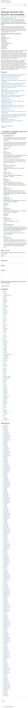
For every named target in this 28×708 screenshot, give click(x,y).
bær (4, 297)
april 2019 (6, 539)
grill (4, 326)
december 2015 (7, 590)
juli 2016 (5, 581)
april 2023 (6, 477)
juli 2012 (5, 643)
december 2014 (7, 606)
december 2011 (7, 652)
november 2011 (7, 654)
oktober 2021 (6, 500)
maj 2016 (5, 584)
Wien (5, 420)
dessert (5, 310)
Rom (5, 380)
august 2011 (6, 658)
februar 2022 (6, 495)
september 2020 (7, 517)
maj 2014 (5, 615)
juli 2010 (5, 674)
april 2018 (6, 554)
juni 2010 (5, 676)
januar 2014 (6, 620)
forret (5, 318)
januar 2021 (6, 512)
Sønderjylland (6, 395)
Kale (4, 706)
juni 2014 (5, 614)
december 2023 (7, 466)
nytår (5, 363)
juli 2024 (5, 457)
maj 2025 (5, 444)
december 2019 (7, 528)
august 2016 (6, 580)
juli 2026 (5, 426)
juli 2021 (5, 504)
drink (5, 314)
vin (4, 416)
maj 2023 (5, 475)
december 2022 (7, 482)
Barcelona (6, 299)
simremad (6, 388)
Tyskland (5, 410)
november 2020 (7, 514)
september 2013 (7, 625)
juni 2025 (5, 443)
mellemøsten (6, 355)
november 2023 (7, 468)
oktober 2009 (6, 686)
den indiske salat (13, 31)
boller (5, 304)
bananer (5, 120)
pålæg (5, 370)
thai (4, 406)
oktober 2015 (6, 593)
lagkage (5, 344)
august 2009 (6, 689)
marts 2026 (6, 431)
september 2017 (7, 563)
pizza (5, 374)
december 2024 (7, 451)
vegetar (5, 414)
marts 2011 (6, 664)
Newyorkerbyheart (8, 135)
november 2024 (7, 452)
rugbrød (5, 381)
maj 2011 (5, 662)
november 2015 (7, 592)
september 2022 (7, 486)
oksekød (5, 366)
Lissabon (5, 346)
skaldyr (5, 389)
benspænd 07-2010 (11, 120)
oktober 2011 (6, 655)
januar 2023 (6, 481)
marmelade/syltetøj (7, 354)
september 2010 (7, 672)
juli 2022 (5, 488)
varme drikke (6, 412)
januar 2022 (6, 496)
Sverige (5, 401)
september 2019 (7, 532)
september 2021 (7, 501)
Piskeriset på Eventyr (5, 0)
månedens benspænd (5, 20)
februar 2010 (6, 681)
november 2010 (7, 669)
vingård (5, 417)
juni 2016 (5, 583)
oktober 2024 (6, 453)
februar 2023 (6, 479)
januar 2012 (6, 651)
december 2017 (7, 559)
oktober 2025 (6, 438)
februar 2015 (6, 603)
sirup (11, 122)
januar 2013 (6, 636)
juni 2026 (5, 428)
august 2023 (6, 472)
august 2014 (6, 611)
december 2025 (7, 435)
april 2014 (6, 616)
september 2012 (7, 641)
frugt (7, 119)
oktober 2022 (6, 484)
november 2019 (7, 530)
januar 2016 (6, 589)
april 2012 (6, 647)
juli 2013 (5, 628)
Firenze (5, 315)
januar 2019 (6, 543)
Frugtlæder (3, 127)
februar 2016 (6, 588)
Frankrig (5, 319)
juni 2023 (5, 474)
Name (2, 255)
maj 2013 (5, 630)
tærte (5, 405)
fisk (4, 317)
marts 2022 (6, 494)
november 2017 (7, 561)
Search (3, 701)
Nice (4, 362)
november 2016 (7, 576)
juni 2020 (5, 521)
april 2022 (6, 492)
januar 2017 (6, 574)
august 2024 (6, 456)
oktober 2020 (6, 515)
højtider (5, 330)
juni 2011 (5, 660)
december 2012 (7, 637)
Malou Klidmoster (7, 224)
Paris (5, 371)
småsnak (5, 392)
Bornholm (6, 305)
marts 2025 (6, 447)
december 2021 (7, 497)
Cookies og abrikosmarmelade (7, 126)
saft (4, 383)
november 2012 (7, 638)
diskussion (6, 311)
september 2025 (7, 439)
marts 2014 (6, 618)
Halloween (6, 328)
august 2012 (6, 642)
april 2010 (6, 678)
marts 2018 (6, 556)
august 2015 (6, 596)
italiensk (5, 336)
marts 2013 (6, 633)
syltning (5, 403)
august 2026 (6, 425)
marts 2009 (6, 695)
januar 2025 (6, 450)
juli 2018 (5, 550)
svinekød (5, 402)
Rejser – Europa (7, 377)
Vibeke (5, 179)
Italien (5, 335)
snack (5, 394)
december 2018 (7, 544)
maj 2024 (5, 460)
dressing (5, 313)
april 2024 (6, 461)
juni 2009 (5, 691)
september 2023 (7, 470)
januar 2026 (6, 434)
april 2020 (6, 523)
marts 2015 (6, 602)
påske (5, 372)
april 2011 (6, 663)
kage (5, 339)
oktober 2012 (6, 640)
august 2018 (6, 549)
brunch (5, 309)
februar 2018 (6, 557)
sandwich (5, 385)
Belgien (5, 300)
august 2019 (6, 534)
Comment (3, 270)
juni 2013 (5, 629)
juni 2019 (5, 536)
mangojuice (3, 122)
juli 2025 (5, 442)
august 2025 (6, 441)
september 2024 (7, 455)
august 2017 (6, 565)
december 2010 (7, 668)
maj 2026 (5, 429)
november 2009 (7, 685)
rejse (5, 375)
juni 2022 (5, 490)
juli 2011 (5, 659)
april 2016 (6, 585)
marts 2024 (6, 462)
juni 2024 (5, 459)
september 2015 (7, 594)
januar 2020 (6, 527)
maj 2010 (5, 677)
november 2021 (7, 499)
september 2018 (7, 548)
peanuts (8, 122)
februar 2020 (6, 526)
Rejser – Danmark (7, 376)
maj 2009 (5, 693)
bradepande (6, 306)
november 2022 (7, 483)
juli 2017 (5, 566)
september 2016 (7, 579)
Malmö (5, 350)
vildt (4, 415)
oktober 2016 (6, 578)
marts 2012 (6, 649)
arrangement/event (7, 295)
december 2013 (7, 621)
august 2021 (6, 503)
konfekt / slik (6, 341)
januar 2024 (6, 465)
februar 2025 (6, 448)
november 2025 (7, 437)
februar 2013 (6, 634)
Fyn (4, 323)
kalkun (5, 340)
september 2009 (7, 687)
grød (4, 327)
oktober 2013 (6, 624)
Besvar (5, 151)
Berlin (5, 302)
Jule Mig (5, 198)
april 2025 (6, 446)
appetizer (5, 293)
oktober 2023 (6, 469)
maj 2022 (5, 491)
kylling (13, 119)
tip (4, 408)
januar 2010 (6, 682)
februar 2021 (6, 510)
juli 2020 (5, 519)
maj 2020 (5, 522)
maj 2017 (5, 568)
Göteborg (5, 324)
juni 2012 (5, 645)
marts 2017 (6, 571)
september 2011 (7, 656)
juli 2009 (5, 690)
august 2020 (6, 518)
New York (5, 361)
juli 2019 (5, 535)
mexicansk (6, 357)
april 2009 (6, 694)
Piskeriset (6, 118)
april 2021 (6, 508)
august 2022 (6, 487)
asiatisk (5, 296)
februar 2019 (6, 541)
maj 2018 (5, 553)
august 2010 (6, 673)
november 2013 (7, 623)
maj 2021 (5, 506)
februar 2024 (6, 464)
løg (22, 120)
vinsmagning (6, 419)
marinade (5, 352)
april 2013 (6, 632)
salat (5, 384)
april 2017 (6, 570)
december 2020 (7, 513)
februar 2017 (6, 572)
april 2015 (6, 601)
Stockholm (6, 398)
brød (4, 308)
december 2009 (7, 683)
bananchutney (20, 30)
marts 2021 (6, 509)
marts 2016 (6, 587)
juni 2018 (5, 552)
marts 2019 (6, 540)
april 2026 (6, 430)
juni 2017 (5, 567)
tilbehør (5, 407)
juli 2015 (5, 597)
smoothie (5, 393)
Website (3, 265)
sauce (5, 386)
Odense (5, 364)
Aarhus (5, 291)
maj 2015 (5, 599)
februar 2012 (6, 650)
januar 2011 (6, 667)
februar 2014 (6, 619)
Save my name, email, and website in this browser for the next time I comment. (13, 282)
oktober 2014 (6, 609)
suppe (5, 399)
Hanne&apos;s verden (8, 165)
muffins (5, 359)
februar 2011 (6, 665)
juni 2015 (5, 598)
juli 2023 (5, 473)
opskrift (5, 368)
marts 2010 (6, 680)
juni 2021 (5, 505)
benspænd (6, 301)
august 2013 (6, 627)
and (4, 292)
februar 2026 (6, 433)
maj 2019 (5, 537)
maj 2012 (5, 646)
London (5, 348)
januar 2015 (6, 605)
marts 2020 (6, 525)
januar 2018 (6, 558)
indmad (5, 332)
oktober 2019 (6, 531)
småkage (5, 390)
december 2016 (7, 575)
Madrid (5, 349)
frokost (5, 321)
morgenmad (6, 358)
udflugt (5, 411)
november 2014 (7, 607)
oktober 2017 (6, 562)
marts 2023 (6, 478)
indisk (10, 119)
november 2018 (7, 545)
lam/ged (5, 345)
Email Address (4, 260)
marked (5, 353)
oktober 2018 (6, 546)
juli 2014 (5, 612)
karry (17, 120)
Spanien (5, 397)
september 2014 (7, 610)
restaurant (6, 379)
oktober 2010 (6, 671)
